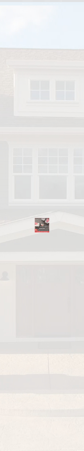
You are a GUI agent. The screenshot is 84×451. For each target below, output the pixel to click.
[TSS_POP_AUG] (42, 218)
